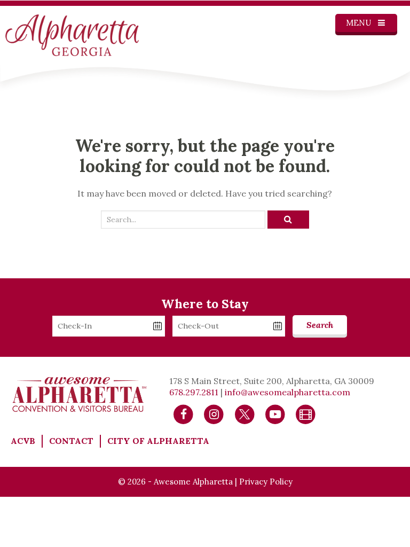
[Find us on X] (245, 413)
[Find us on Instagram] (214, 413)
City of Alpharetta (158, 440)
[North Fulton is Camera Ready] (305, 413)
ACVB (23, 440)
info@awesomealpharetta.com (287, 392)
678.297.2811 (193, 392)
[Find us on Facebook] (183, 413)
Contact (71, 440)
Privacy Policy (266, 481)
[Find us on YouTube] (275, 413)
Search (319, 324)
